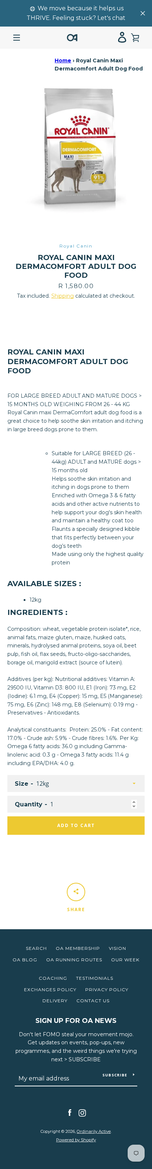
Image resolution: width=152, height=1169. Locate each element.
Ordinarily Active (94, 1131)
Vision (117, 948)
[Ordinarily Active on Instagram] (82, 1112)
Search (36, 948)
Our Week (125, 959)
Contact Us (93, 1000)
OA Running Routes (74, 959)
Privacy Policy (106, 989)
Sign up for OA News (76, 1021)
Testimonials (94, 978)
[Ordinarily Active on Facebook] (69, 1112)
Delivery (55, 1000)
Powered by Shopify (76, 1139)
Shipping (62, 296)
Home (63, 60)
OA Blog (25, 959)
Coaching (53, 978)
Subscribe (115, 1075)
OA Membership (78, 948)
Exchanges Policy (50, 989)
